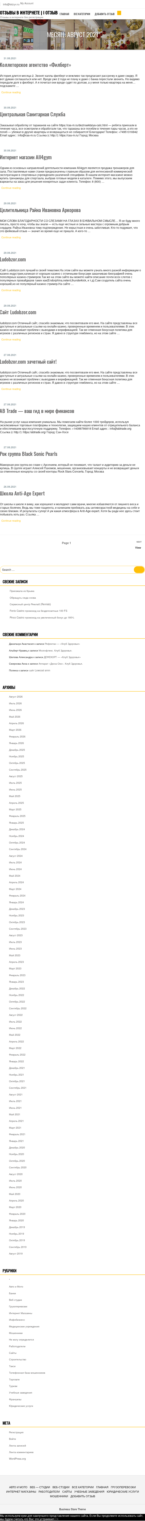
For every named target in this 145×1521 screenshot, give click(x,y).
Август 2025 (16, 776)
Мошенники (16, 1333)
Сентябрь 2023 (18, 928)
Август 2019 (16, 1253)
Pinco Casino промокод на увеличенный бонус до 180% (42, 617)
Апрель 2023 (16, 962)
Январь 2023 (16, 981)
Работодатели (17, 1346)
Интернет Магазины (20, 1313)
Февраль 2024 (17, 895)
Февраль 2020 (17, 1213)
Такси (12, 1366)
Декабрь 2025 (17, 749)
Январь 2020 (16, 1220)
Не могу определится (21, 1339)
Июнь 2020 (15, 1187)
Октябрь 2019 (17, 1240)
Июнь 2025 (15, 789)
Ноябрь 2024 (16, 836)
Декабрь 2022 (17, 988)
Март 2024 (15, 889)
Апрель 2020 (16, 1200)
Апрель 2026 (16, 723)
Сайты (12, 1353)
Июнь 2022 (15, 1028)
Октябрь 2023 (17, 922)
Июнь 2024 (15, 869)
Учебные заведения (20, 1392)
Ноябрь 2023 (16, 915)
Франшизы (15, 1399)
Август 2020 (16, 1174)
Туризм (13, 1386)
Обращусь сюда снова (23, 597)
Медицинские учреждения (24, 1326)
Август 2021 (16, 1094)
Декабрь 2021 (17, 1068)
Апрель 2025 (16, 802)
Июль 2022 (15, 1021)
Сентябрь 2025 (18, 769)
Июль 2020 (15, 1180)
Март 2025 (15, 809)
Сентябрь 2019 (18, 1247)
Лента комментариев (21, 1452)
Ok (57, 1519)
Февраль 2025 (17, 816)
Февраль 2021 (17, 1134)
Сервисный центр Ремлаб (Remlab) (30, 604)
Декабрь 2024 (17, 829)
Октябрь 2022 (17, 1001)
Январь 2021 (16, 1141)
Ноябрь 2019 (16, 1233)
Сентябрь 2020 (18, 1167)
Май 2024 (14, 875)
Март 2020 (15, 1207)
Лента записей (17, 1445)
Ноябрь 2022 (16, 995)
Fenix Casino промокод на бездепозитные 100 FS (38, 610)
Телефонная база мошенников (27, 1372)
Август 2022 (16, 1015)
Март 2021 (15, 1127)
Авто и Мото (16, 1286)
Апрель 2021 (16, 1121)
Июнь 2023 (15, 948)
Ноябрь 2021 (16, 1074)
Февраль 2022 (17, 1054)
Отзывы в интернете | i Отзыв (29, 12)
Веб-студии (61, 1487)
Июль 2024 (15, 862)
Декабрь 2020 (17, 1147)
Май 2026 (14, 716)
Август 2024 (16, 855)
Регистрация (16, 1432)
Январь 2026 (16, 743)
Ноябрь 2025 (16, 756)
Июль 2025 (15, 782)
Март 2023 (15, 968)
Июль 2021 (15, 1101)
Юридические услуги (21, 1406)
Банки (12, 1293)
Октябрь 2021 (17, 1081)
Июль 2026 (15, 703)
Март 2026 (15, 729)
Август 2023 (16, 935)
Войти (12, 1438)
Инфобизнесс (17, 1319)
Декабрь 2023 (17, 909)
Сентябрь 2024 (18, 849)
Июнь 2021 (15, 1107)
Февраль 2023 (17, 975)
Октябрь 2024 (17, 842)
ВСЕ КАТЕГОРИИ (82, 14)
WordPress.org (17, 1458)
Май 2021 (14, 1114)
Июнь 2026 (15, 710)
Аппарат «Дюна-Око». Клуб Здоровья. (61, 663)
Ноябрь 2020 (16, 1154)
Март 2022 (15, 1048)
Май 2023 (14, 955)
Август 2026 (16, 696)
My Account (26, 3)
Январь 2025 (16, 822)
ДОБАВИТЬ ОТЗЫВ (105, 14)
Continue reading (13, 92)
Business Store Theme (72, 1509)
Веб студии (15, 1299)
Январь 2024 (16, 902)
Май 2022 (14, 1034)
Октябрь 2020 (17, 1160)
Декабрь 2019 (17, 1227)
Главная (64, 14)
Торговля (14, 1379)
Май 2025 (14, 796)
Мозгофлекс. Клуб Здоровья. (55, 650)
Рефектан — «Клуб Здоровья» (62, 643)
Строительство (17, 1359)
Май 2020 (14, 1194)
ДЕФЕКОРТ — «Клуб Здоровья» (62, 657)
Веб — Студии (40, 1487)
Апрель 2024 (16, 882)
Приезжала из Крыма (22, 591)
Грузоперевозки (18, 1306)
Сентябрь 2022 (18, 1008)
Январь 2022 (16, 1061)
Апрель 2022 (16, 1041)
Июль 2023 (15, 942)
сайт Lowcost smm (39, 670)
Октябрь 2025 (17, 763)
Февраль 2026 (17, 736)
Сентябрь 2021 (18, 1087)
